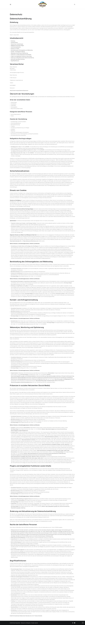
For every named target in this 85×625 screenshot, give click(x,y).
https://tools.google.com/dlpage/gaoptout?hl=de (64, 379)
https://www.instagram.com (51, 429)
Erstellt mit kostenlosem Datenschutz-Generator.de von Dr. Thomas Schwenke (26, 615)
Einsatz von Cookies (15, 48)
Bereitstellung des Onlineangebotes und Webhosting (22, 50)
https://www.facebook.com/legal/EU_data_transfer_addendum (23, 456)
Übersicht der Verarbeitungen (17, 44)
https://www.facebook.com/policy (51, 436)
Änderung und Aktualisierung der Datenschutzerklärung (22, 57)
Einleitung (13, 41)
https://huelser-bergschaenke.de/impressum (19, 90)
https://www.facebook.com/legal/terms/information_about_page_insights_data (53, 450)
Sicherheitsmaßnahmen (16, 47)
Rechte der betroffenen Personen (18, 59)
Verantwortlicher (14, 42)
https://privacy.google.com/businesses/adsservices (21, 382)
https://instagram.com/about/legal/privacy (19, 430)
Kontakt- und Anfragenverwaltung (18, 51)
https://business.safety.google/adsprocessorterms (21, 377)
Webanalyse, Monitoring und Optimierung (19, 53)
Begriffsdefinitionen (15, 60)
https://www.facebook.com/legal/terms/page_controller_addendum (55, 444)
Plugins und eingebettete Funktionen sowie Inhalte (21, 56)
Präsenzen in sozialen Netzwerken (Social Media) (21, 54)
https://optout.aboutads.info (15, 241)
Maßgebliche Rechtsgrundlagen (17, 45)
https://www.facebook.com (33, 453)
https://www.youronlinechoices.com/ (30, 241)
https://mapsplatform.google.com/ (52, 506)
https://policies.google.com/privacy (53, 376)
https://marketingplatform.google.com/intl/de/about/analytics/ (23, 376)
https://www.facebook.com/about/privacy (57, 453)
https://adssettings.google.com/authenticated (45, 380)
